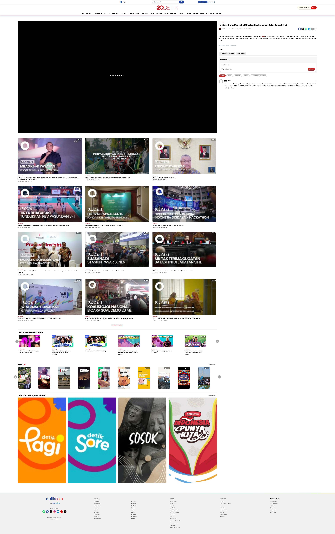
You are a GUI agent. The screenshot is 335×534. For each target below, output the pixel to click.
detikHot (96, 510)
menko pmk (223, 53)
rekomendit (172, 525)
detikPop (133, 518)
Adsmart (172, 505)
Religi (202, 13)
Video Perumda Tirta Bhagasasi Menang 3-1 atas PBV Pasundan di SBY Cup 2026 (43, 225)
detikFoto (133, 514)
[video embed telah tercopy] (315, 29)
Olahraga (188, 13)
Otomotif (159, 13)
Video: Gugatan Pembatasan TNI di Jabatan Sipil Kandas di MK (172, 271)
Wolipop (133, 507)
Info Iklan (222, 512)
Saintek (166, 13)
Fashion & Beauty (215, 13)
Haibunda (272, 505)
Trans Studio (173, 514)
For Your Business (174, 523)
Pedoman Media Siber (225, 503)
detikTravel (133, 501)
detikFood (133, 503)
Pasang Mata (173, 503)
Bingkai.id (172, 516)
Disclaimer (222, 516)
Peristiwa (131, 13)
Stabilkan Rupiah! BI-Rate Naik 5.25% (164, 177)
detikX (132, 510)
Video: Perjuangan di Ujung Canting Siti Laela (162, 351)
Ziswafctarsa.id (173, 518)
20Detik (133, 512)
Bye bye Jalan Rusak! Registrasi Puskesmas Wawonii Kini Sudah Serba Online (176, 318)
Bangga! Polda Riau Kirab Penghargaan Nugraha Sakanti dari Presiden (107, 177)
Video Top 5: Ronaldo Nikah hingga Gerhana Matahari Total (29, 351)
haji (263, 36)
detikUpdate (98, 13)
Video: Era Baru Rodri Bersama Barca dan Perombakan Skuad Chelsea (194, 352)
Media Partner (223, 510)
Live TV (106, 13)
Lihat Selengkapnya (117, 325)
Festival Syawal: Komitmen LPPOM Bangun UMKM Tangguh (103, 225)
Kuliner (181, 13)
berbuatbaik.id (173, 501)
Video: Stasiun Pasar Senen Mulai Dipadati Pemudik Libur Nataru (105, 271)
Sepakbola (97, 514)
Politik (124, 13)
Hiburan (195, 13)
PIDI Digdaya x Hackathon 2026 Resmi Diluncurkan (168, 225)
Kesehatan (173, 13)
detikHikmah (134, 516)
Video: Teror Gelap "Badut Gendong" (95, 351)
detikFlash (224, 28)
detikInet (96, 507)
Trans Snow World (174, 512)
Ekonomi (145, 13)
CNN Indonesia (273, 501)
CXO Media (273, 512)
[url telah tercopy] (312, 29)
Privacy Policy (223, 514)
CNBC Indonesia (274, 503)
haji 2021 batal (241, 53)
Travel (152, 13)
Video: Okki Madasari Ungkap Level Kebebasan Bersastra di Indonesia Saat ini (128, 352)
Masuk (211, 2)
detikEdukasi (97, 503)
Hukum (138, 13)
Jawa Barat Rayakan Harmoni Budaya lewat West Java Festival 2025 (39, 318)
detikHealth (134, 505)
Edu (207, 13)
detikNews (96, 501)
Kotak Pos (222, 507)
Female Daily (273, 510)
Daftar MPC (203, 2)
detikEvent (172, 507)
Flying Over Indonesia (175, 520)
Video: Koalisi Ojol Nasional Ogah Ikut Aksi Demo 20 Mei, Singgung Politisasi (109, 318)
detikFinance (97, 505)
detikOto (96, 516)
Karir (221, 505)
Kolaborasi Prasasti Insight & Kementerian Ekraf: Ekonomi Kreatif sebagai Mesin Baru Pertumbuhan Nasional (49, 271)
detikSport (96, 512)
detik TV (89, 13)
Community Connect (175, 527)
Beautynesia (273, 507)
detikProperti (97, 518)
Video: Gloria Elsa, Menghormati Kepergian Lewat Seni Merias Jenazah (61, 352)
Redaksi (222, 501)
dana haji (231, 53)
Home (82, 13)
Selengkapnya (212, 364)
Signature (115, 13)
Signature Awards (174, 510)
